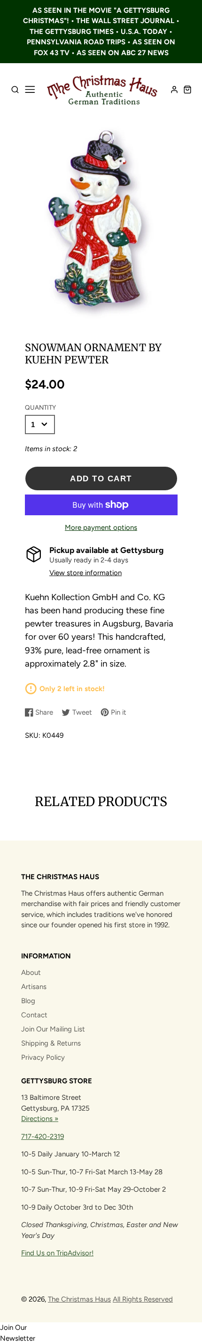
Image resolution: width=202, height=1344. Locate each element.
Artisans (34, 986)
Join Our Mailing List (53, 1029)
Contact (34, 1015)
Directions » (39, 1118)
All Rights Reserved (143, 1299)
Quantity (40, 407)
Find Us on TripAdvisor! (57, 1253)
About (31, 972)
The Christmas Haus (79, 1299)
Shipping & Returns (51, 1043)
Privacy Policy (43, 1057)
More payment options (101, 527)
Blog (28, 1001)
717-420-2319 (42, 1136)
